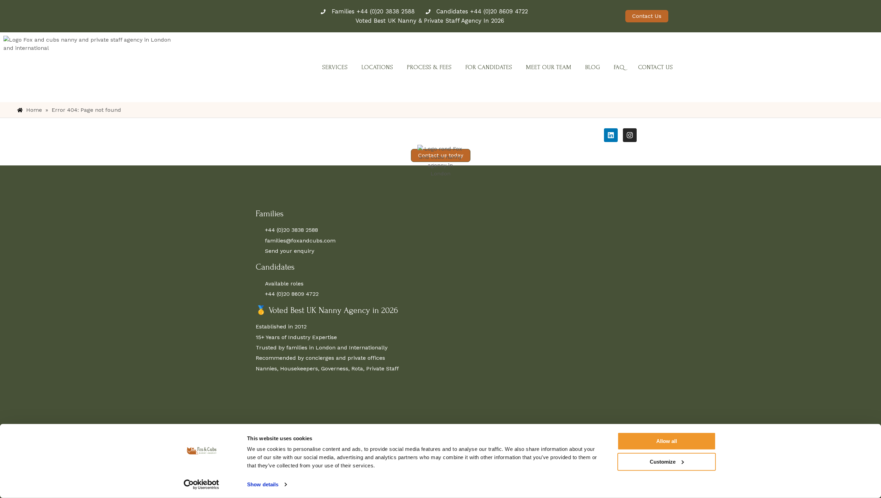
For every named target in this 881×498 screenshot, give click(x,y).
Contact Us (655, 67)
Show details (262, 484)
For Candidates (488, 67)
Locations (377, 67)
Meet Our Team (548, 67)
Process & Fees (429, 67)
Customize (663, 461)
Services (335, 67)
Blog (592, 67)
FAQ (619, 67)
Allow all (666, 441)
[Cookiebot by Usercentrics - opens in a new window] (201, 484)
